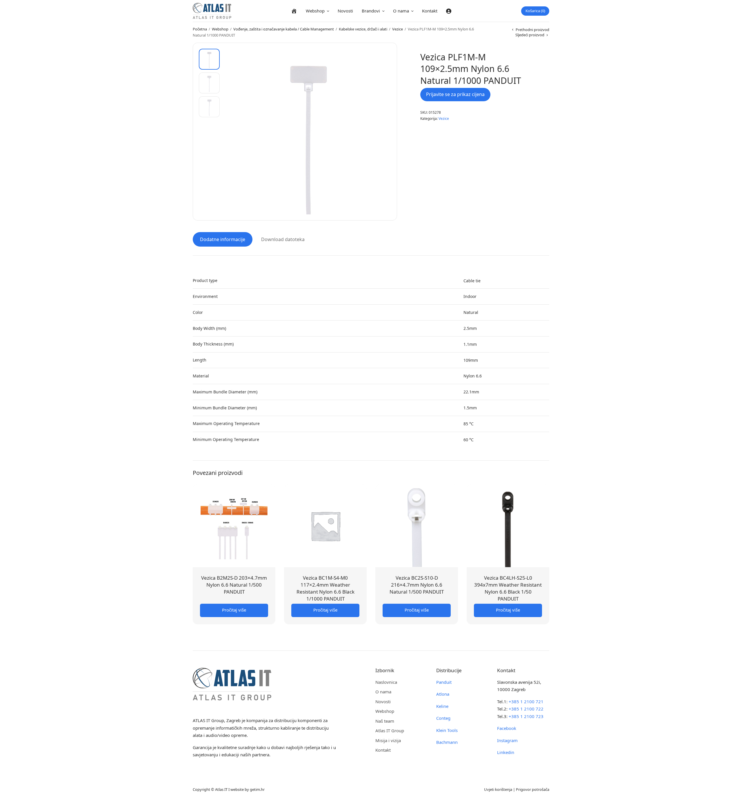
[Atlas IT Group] (212, 11)
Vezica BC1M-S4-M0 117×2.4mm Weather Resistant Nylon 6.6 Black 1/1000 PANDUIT (325, 588)
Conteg (443, 718)
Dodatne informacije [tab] (222, 239)
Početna (200, 29)
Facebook (506, 728)
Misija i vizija (388, 740)
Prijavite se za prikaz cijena (455, 94)
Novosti (345, 11)
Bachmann (447, 742)
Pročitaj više (234, 610)
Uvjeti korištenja (498, 789)
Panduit (444, 682)
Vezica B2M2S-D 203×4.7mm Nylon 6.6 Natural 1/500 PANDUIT (234, 584)
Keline (442, 706)
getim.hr (257, 789)
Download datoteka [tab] (283, 239)
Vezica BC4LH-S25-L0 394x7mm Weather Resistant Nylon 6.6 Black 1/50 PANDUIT (508, 588)
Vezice (397, 29)
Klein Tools (447, 730)
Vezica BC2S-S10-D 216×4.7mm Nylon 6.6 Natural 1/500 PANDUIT (417, 584)
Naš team (384, 721)
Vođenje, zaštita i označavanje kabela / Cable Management (283, 29)
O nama (401, 11)
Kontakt (429, 11)
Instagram (507, 740)
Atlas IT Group (389, 730)
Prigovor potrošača (532, 789)
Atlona (442, 694)
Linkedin (505, 752)
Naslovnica (386, 682)
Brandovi (371, 11)
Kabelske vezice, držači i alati (363, 29)
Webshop (315, 11)
